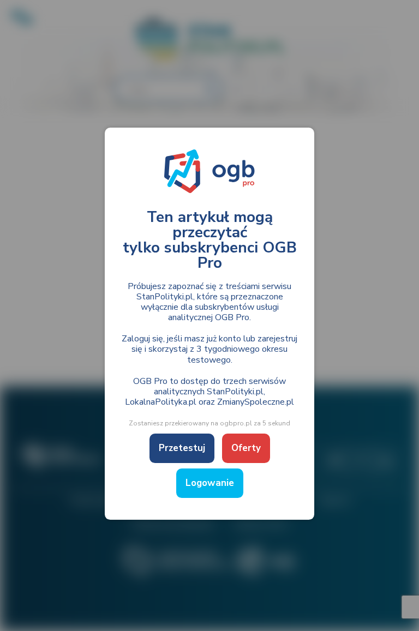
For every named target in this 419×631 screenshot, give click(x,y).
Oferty (246, 448)
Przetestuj (182, 448)
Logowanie (209, 483)
